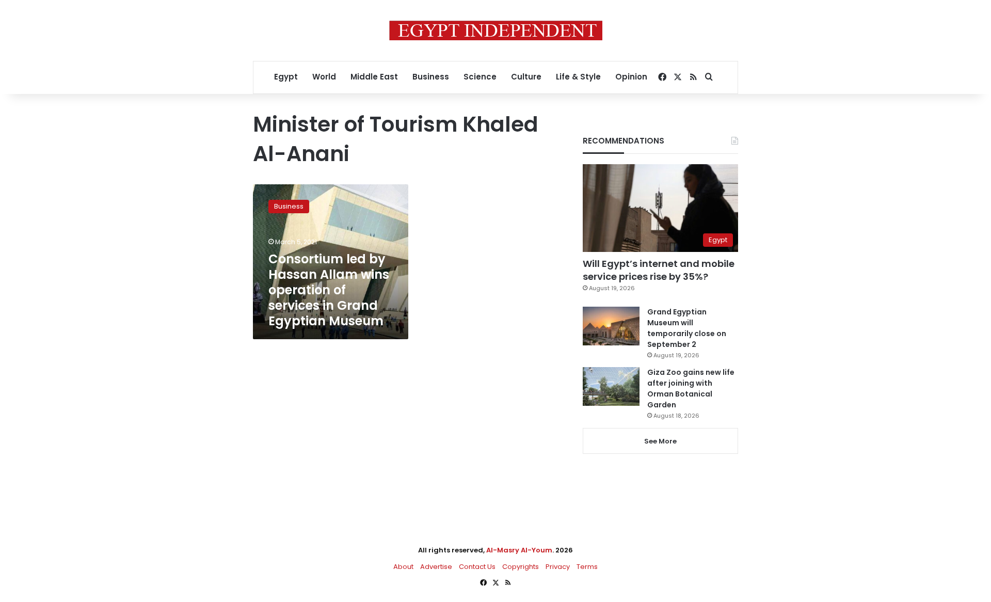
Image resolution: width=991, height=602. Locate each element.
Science (480, 76)
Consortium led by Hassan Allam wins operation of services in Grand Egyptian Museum (328, 289)
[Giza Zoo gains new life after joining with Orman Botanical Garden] (611, 386)
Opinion (631, 76)
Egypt (286, 76)
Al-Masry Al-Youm (519, 550)
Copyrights (520, 567)
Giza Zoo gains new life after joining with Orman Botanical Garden (690, 388)
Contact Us (477, 567)
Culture (526, 76)
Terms (587, 567)
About (403, 567)
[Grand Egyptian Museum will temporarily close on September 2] (611, 326)
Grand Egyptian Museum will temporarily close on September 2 (686, 328)
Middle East (374, 76)
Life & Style (578, 76)
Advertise (436, 567)
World (324, 76)
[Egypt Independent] (495, 30)
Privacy (558, 567)
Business (430, 76)
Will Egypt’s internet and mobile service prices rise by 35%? (658, 270)
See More (660, 441)
